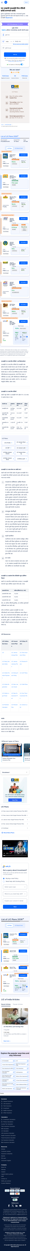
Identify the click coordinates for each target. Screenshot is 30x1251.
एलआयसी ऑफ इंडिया (8, 124)
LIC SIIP (7, 448)
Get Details (23, 154)
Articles (3, 1149)
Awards (3, 1156)
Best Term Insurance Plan (21, 1064)
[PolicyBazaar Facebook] (8, 1205)
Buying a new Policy (12, 878)
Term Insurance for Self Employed (7, 1084)
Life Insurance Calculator (5, 1080)
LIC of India (7, 442)
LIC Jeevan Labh (21, 448)
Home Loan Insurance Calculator (21, 1088)
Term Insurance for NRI (7, 1068)
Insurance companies (6, 1153)
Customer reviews (6, 1151)
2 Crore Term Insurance (21, 1080)
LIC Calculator (5, 1060)
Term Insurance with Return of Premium (6, 1076)
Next (15, 907)
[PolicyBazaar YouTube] (20, 1205)
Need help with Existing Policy (15, 881)
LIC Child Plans (24, 684)
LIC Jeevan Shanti (21, 442)
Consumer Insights (6, 1160)
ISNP (2, 1176)
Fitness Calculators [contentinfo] (8, 1121)
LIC (3, 652)
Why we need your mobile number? (20, 44)
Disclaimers (6, 772)
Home (2, 124)
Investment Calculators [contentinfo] (9, 1119)
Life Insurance (19, 1072)
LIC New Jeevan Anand (7, 453)
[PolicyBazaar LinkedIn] (16, 1205)
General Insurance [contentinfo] (8, 1101)
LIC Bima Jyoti (21, 458)
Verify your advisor (6, 1181)
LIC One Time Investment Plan (24, 696)
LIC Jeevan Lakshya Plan (14, 664)
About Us (3, 1167)
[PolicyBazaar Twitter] (12, 1205)
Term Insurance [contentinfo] (7, 1106)
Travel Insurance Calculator (8, 1137)
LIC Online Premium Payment (6, 675)
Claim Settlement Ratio (21, 1084)
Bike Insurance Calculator (7, 1142)
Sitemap (3, 1169)
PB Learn (3, 1158)
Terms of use (19, 61)
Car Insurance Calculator (7, 1140)
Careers (3, 1171)
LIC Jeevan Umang (21, 453)
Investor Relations (5, 1183)
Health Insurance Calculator (8, 1135)
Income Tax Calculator (7, 1124)
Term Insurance (19, 1068)
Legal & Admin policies (7, 1174)
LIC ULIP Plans (24, 673)
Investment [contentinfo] (6, 1108)
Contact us (4, 1178)
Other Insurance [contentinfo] (7, 1112)
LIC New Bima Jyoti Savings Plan (14, 1026)
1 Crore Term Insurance (7, 1064)
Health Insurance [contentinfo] (7, 1110)
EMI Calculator (5, 1128)
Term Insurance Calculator (5, 1072)
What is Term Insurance (21, 1076)
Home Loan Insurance (7, 1088)
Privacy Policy (11, 61)
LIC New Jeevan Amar (7, 458)
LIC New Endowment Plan (14, 696)
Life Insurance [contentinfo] (7, 1103)
